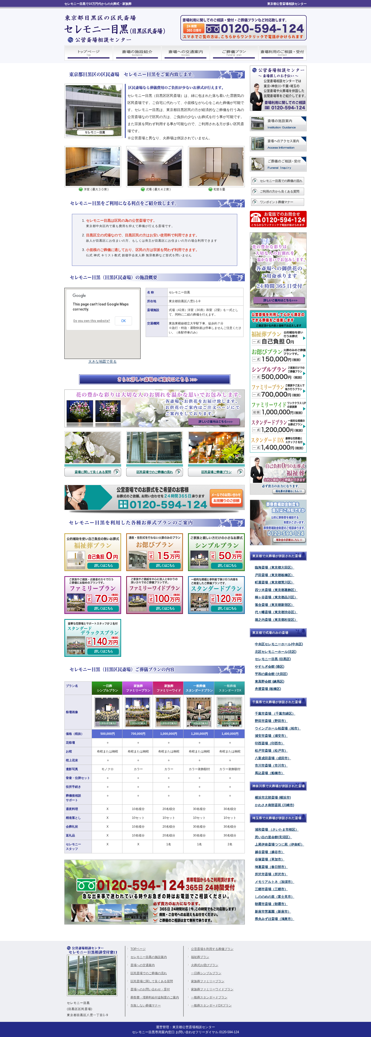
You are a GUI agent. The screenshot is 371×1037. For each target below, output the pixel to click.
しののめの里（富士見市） (274, 897)
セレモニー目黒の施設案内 (148, 957)
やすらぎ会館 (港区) (269, 666)
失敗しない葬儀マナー (145, 1005)
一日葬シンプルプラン (206, 973)
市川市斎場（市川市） (271, 765)
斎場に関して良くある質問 (93, 472)
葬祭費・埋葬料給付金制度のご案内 (154, 997)
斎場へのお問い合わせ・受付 (150, 989)
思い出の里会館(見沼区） (273, 837)
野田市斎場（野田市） (271, 721)
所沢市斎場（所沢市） (271, 874)
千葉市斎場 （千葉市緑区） (275, 713)
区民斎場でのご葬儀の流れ (155, 472)
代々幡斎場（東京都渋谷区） (276, 612)
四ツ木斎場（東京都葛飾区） (276, 590)
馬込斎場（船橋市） (269, 773)
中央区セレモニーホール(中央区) (279, 644)
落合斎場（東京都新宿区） (274, 605)
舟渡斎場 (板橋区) (268, 689)
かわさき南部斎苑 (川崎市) (274, 805)
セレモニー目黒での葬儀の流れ (281, 181)
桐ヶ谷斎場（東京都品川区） (276, 597)
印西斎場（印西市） (269, 743)
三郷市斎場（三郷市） (271, 889)
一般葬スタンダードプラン (209, 997)
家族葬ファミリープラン (207, 981)
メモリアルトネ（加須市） (274, 882)
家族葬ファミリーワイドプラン (212, 989)
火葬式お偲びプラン (204, 965)
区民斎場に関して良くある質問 (151, 981)
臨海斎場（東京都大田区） (274, 567)
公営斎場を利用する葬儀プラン (212, 949)
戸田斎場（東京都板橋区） (274, 575)
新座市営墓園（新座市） (273, 911)
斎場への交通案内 (142, 965)
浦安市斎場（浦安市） (271, 736)
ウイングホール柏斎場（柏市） (278, 728)
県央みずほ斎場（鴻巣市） (274, 919)
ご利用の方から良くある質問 (279, 191)
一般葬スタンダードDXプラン (211, 1005)
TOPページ (138, 949)
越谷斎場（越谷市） (269, 852)
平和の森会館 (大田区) (271, 674)
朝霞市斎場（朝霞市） (271, 904)
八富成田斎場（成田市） (273, 758)
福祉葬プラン (200, 957)
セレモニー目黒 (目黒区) (273, 659)
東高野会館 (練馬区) (269, 681)
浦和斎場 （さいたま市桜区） (277, 829)
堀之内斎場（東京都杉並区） (276, 620)
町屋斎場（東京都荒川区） (274, 582)
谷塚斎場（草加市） (269, 859)
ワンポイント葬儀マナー (276, 202)
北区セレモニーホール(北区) (275, 652)
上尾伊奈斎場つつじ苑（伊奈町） (279, 844)
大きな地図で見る (102, 361)
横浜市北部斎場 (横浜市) (273, 797)
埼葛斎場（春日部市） (271, 867)
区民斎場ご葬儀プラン (216, 472)
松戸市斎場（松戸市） (271, 750)
